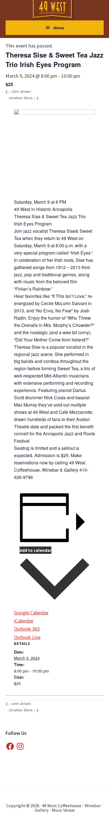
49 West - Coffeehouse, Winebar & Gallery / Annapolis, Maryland (58, 10)
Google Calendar (31, 612)
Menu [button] (58, 27)
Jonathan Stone (22, 97)
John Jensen (20, 91)
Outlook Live (27, 637)
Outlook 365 (27, 629)
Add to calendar (35, 550)
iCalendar (24, 620)
